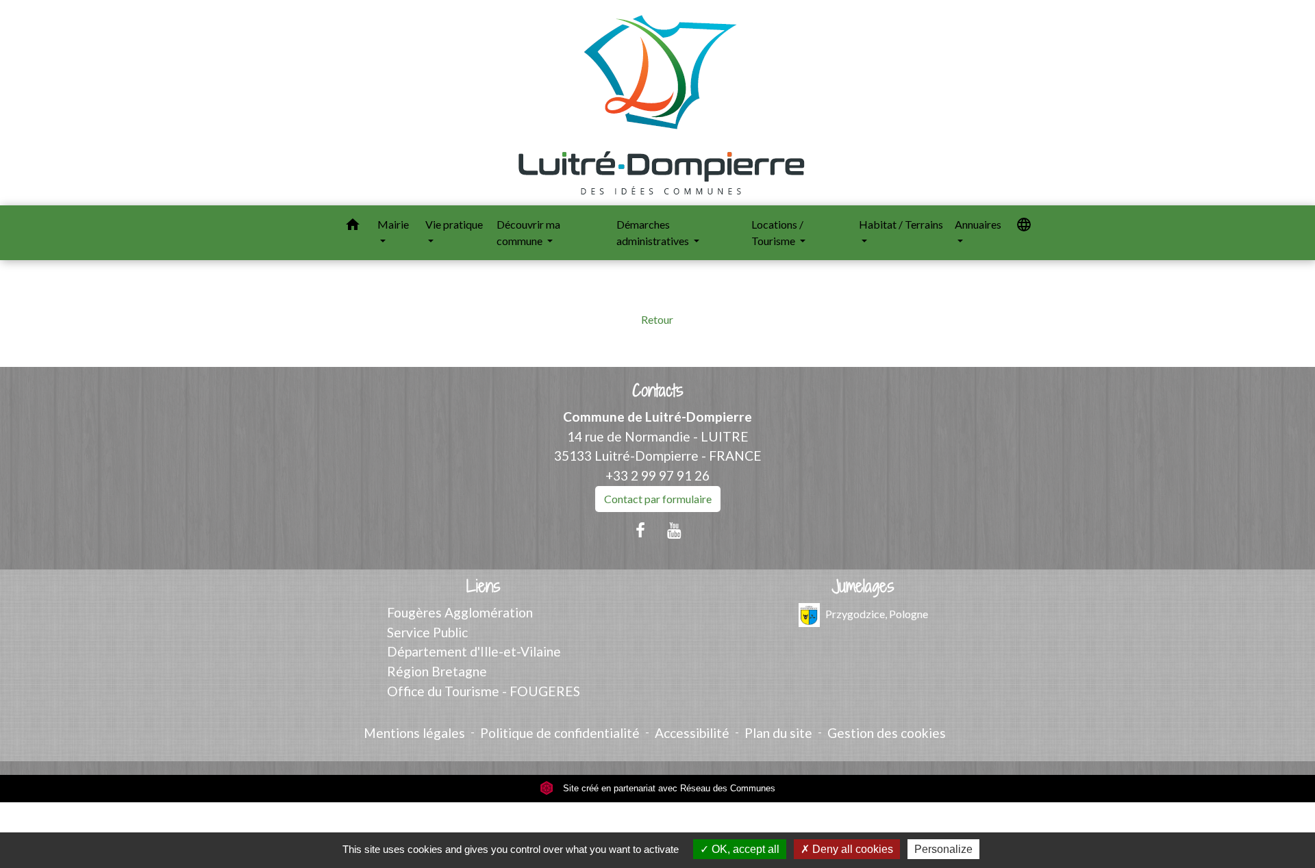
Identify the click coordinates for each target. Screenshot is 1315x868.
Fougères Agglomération (460, 612)
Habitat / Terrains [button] (901, 224)
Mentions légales (414, 733)
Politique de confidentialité (560, 733)
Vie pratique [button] (454, 224)
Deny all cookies (851, 849)
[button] (353, 226)
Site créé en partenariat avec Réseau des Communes (667, 788)
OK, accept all (744, 849)
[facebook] (640, 529)
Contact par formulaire (658, 498)
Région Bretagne (437, 671)
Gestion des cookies (886, 733)
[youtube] (674, 529)
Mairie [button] (393, 224)
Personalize (943, 849)
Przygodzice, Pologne (876, 613)
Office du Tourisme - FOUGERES (483, 691)
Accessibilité (692, 733)
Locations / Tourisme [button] (777, 232)
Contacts (658, 390)
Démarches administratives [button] (653, 232)
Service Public (427, 632)
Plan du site (778, 733)
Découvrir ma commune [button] (528, 232)
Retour (657, 319)
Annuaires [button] (978, 224)
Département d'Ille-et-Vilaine (474, 651)
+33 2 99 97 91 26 (657, 475)
